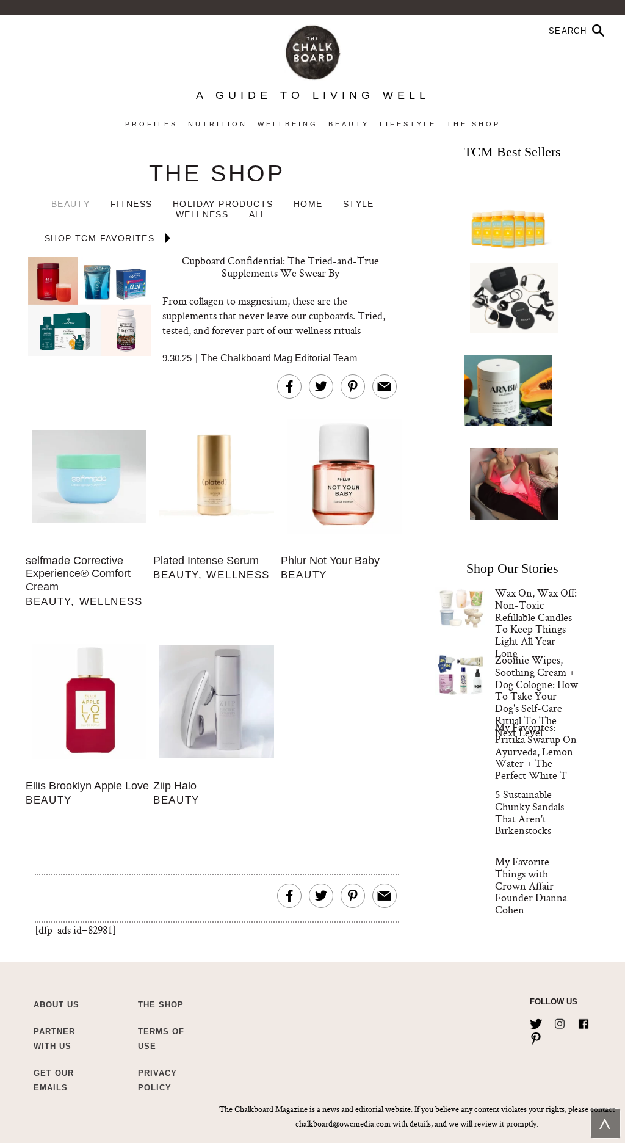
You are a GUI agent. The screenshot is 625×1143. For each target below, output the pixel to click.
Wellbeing (288, 124)
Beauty (348, 124)
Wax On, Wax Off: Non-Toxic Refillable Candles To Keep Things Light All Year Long (536, 623)
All (258, 214)
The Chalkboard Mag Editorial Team (279, 358)
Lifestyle (408, 124)
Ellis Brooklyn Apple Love (87, 786)
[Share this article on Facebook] (289, 386)
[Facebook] (583, 1021)
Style (358, 204)
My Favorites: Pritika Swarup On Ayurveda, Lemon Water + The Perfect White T (536, 751)
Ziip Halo (175, 786)
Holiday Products (223, 204)
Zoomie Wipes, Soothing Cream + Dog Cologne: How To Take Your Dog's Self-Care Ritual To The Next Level (536, 696)
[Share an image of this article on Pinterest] (353, 386)
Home (308, 204)
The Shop (473, 124)
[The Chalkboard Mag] (313, 50)
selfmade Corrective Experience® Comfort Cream (78, 573)
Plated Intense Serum (206, 560)
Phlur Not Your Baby (330, 560)
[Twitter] (536, 1021)
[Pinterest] (536, 1036)
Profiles (151, 124)
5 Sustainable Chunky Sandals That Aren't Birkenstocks (529, 812)
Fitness (131, 204)
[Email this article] (384, 386)
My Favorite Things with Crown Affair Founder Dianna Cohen (531, 885)
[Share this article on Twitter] (321, 386)
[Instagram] (560, 1021)
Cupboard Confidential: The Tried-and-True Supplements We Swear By (280, 266)
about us (56, 1004)
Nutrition (217, 124)
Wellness (202, 214)
